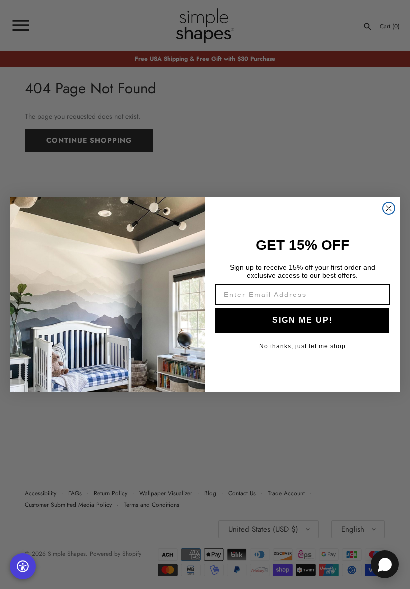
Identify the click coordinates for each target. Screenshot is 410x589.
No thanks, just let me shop (303, 346)
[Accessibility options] (23, 566)
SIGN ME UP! (302, 320)
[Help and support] (385, 564)
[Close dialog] (389, 208)
